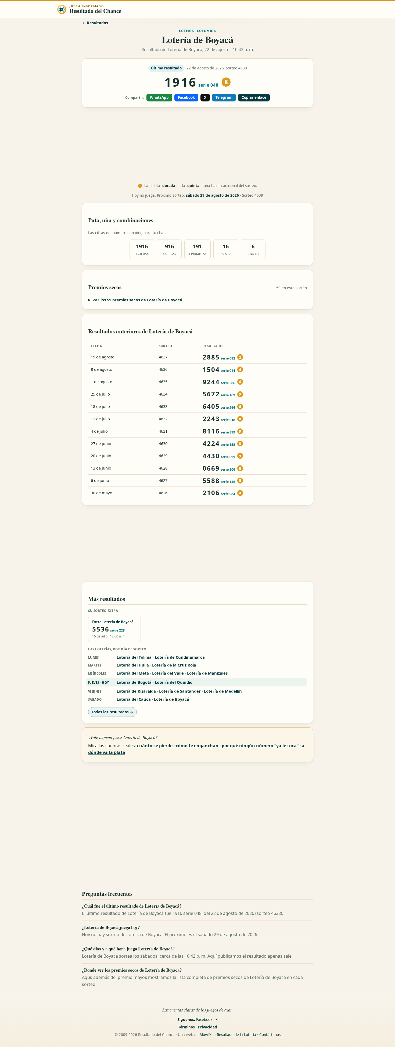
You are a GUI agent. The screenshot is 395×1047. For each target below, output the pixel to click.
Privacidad (207, 1027)
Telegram (224, 97)
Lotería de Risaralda (136, 691)
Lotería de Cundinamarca (180, 657)
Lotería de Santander (180, 691)
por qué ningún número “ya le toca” (260, 746)
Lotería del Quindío (173, 682)
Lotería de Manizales (207, 673)
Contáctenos (270, 1034)
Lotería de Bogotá (134, 682)
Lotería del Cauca (134, 699)
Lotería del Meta (133, 673)
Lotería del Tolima (134, 657)
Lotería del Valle (168, 673)
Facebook (186, 97)
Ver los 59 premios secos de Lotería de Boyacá (137, 299)
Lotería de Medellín (223, 691)
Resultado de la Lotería (236, 1034)
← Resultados (95, 22)
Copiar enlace (254, 97)
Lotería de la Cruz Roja (174, 665)
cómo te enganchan (197, 746)
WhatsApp (159, 97)
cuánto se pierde (155, 746)
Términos (186, 1027)
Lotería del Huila (133, 665)
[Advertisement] (197, 145)
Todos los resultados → (112, 711)
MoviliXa (207, 1034)
